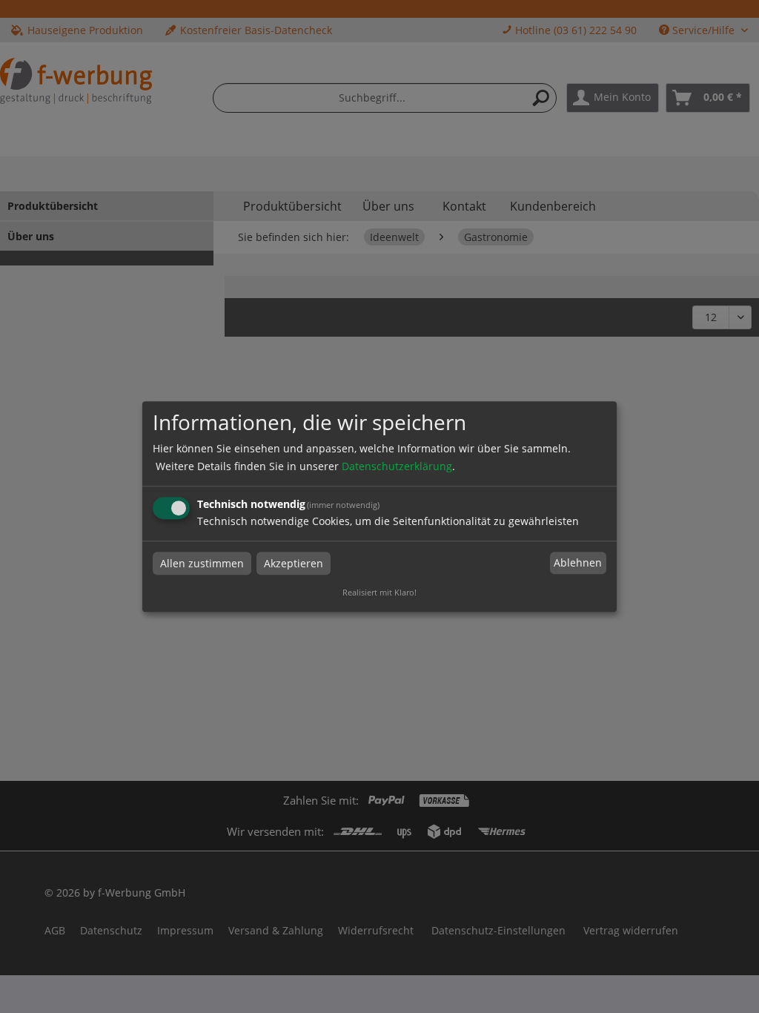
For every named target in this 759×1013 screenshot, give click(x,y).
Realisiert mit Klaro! (379, 592)
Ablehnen (578, 563)
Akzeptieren (293, 563)
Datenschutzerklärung (397, 466)
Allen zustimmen (202, 563)
